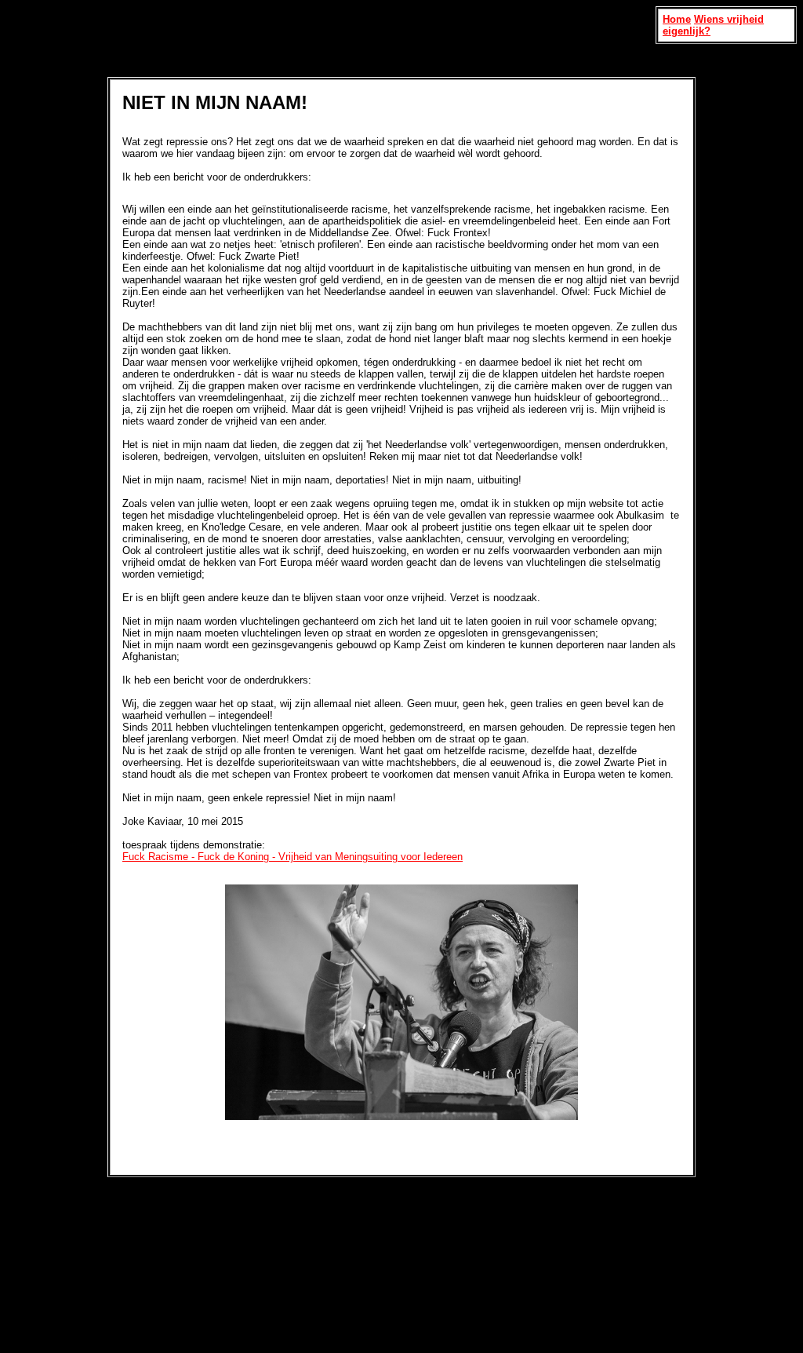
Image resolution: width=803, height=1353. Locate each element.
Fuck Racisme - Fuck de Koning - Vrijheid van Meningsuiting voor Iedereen (292, 856)
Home (677, 19)
